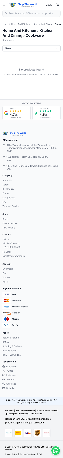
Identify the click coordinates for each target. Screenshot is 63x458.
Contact (6, 193)
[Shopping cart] (58, 5)
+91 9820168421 (11, 243)
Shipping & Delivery (12, 346)
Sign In (49, 5)
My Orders (7, 268)
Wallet (5, 281)
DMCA (5, 342)
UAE (36, 419)
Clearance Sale (9, 223)
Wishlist (6, 277)
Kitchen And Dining (42, 24)
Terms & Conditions (28, 454)
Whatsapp (11, 383)
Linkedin (10, 388)
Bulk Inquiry (8, 189)
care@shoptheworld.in (13, 256)
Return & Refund (10, 337)
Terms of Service (10, 206)
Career (5, 184)
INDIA (7, 419)
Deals (5, 219)
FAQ (4, 201)
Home (5, 24)
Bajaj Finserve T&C (11, 355)
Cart (4, 273)
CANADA (20, 419)
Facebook (11, 366)
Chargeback (8, 197)
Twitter (9, 371)
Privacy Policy (9, 350)
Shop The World (27, 4)
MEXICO (29, 419)
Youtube (10, 379)
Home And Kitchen (20, 24)
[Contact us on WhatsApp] (55, 450)
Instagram (11, 375)
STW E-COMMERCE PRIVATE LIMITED (31, 447)
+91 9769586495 (11, 247)
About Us (7, 180)
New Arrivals (8, 227)
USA (13, 419)
